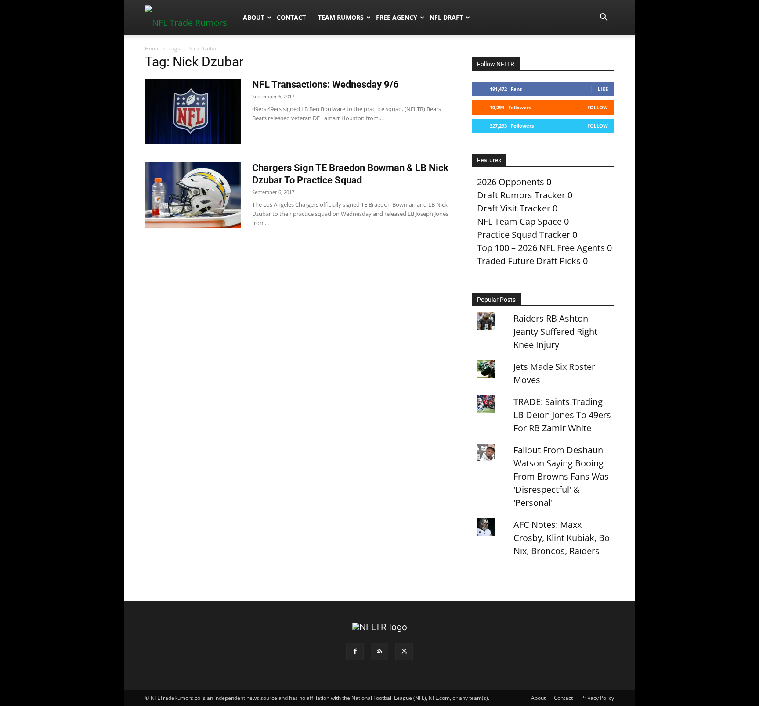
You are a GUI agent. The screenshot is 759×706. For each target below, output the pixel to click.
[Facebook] (355, 651)
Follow (597, 107)
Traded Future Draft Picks (529, 261)
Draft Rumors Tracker (521, 195)
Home (152, 48)
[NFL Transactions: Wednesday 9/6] (193, 111)
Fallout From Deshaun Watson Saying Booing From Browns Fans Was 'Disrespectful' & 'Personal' (561, 476)
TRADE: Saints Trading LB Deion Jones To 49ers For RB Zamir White (562, 415)
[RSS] (379, 651)
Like (603, 89)
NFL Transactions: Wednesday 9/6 (325, 84)
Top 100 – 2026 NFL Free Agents (541, 248)
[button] (603, 17)
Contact (291, 17)
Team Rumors (341, 17)
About (253, 17)
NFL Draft (446, 17)
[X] (404, 651)
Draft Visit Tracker (513, 208)
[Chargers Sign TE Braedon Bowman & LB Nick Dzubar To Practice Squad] (193, 195)
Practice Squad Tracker (523, 234)
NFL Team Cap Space (519, 221)
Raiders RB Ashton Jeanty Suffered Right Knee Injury (555, 331)
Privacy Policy (597, 698)
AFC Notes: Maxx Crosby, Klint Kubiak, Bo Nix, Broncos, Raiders (561, 538)
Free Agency (396, 17)
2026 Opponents (510, 182)
